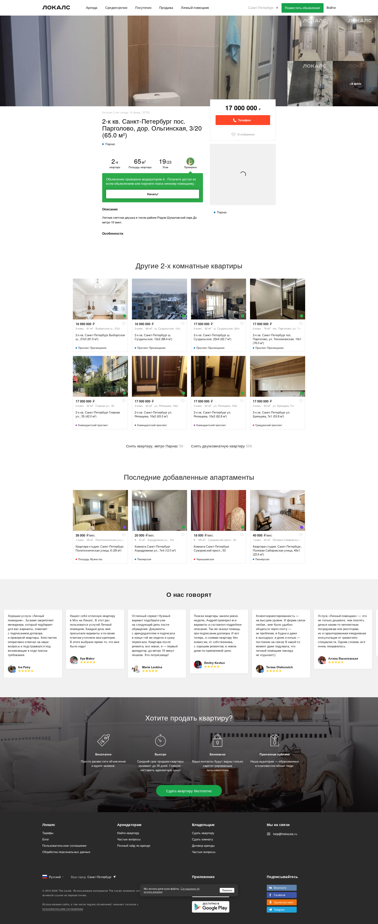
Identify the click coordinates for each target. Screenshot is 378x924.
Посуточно (143, 7)
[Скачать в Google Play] (210, 907)
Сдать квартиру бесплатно (189, 790)
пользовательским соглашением (62, 909)
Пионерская (144, 559)
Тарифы (48, 833)
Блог (45, 839)
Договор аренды (203, 845)
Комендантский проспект (93, 425)
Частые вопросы (129, 839)
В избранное (246, 134)
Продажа (166, 7)
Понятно (227, 890)
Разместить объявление (302, 8)
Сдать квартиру (203, 833)
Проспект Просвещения (92, 348)
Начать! (152, 194)
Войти (331, 7)
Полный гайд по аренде (133, 845)
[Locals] (56, 7)
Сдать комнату (202, 839)
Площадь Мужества (90, 559)
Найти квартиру (128, 833)
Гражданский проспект (268, 425)
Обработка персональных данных (66, 852)
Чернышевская (205, 559)
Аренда (91, 7)
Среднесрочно (116, 7)
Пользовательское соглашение (64, 845)
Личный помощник (195, 7)
